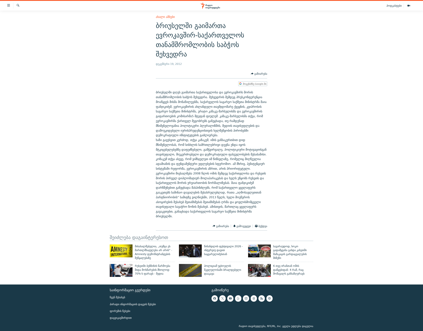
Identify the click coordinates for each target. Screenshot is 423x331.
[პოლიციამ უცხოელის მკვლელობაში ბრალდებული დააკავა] (190, 270)
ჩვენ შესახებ (117, 297)
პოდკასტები (394, 5)
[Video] (409, 5)
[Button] (259, 73)
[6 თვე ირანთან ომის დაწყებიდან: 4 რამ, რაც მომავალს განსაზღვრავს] (259, 270)
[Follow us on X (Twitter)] (222, 298)
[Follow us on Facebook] (215, 298)
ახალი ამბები (165, 16)
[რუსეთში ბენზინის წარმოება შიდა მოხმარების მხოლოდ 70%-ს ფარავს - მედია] (121, 270)
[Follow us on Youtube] (230, 298)
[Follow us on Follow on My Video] (238, 298)
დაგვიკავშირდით (121, 318)
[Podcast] (269, 298)
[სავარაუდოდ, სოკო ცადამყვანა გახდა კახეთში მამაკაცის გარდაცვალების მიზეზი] (259, 250)
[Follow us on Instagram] (246, 298)
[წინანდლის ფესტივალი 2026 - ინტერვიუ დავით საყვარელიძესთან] (190, 250)
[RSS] (261, 298)
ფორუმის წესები (120, 311)
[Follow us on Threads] (254, 298)
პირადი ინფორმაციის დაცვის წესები (133, 304)
